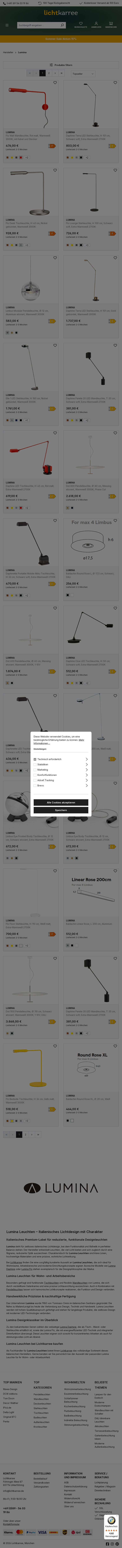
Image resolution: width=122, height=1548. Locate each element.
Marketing (42, 769)
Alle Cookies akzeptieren (61, 802)
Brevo (40, 785)
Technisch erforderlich (49, 759)
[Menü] (117, 1517)
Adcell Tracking (45, 780)
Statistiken (42, 764)
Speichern (61, 810)
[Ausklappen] (86, 759)
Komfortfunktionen (47, 774)
